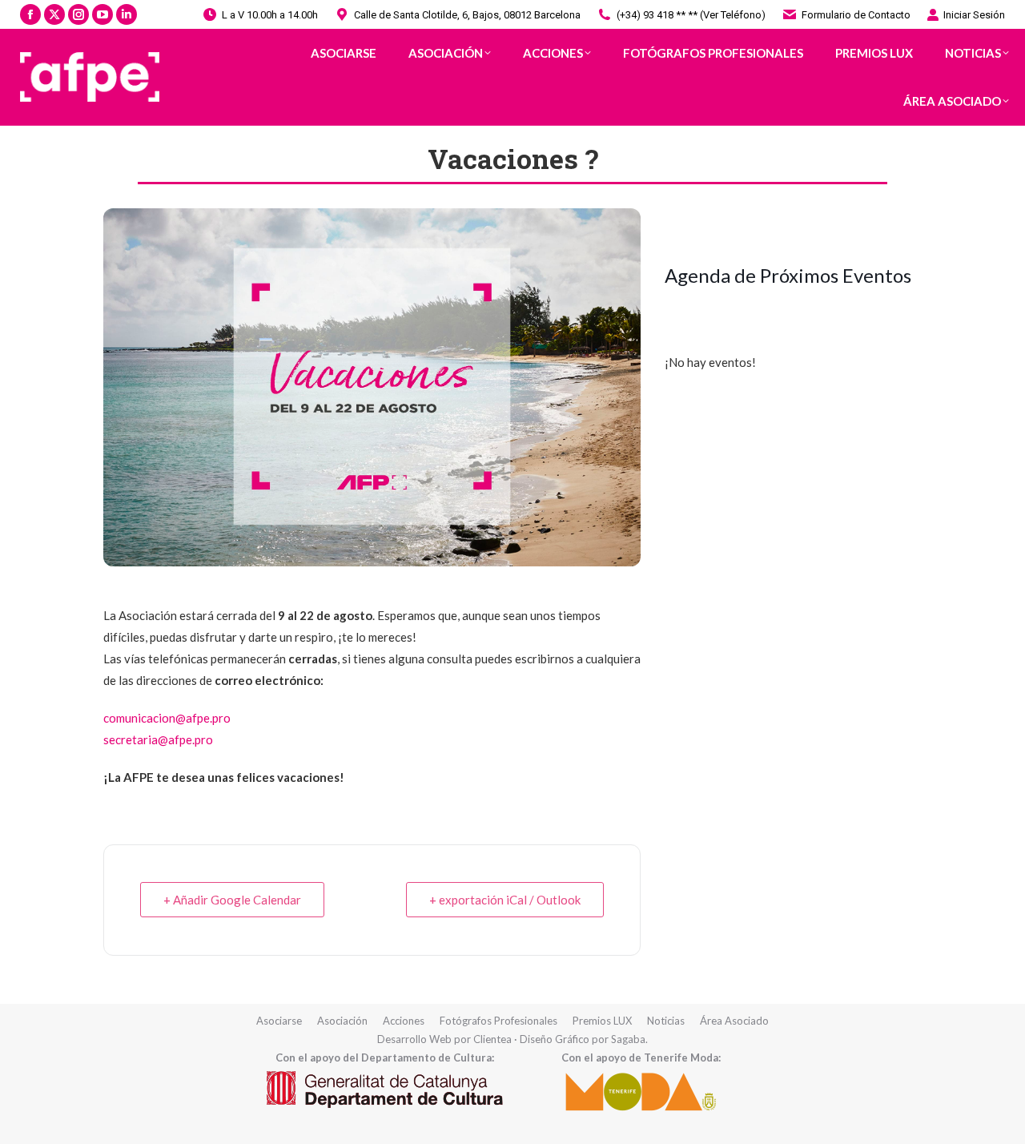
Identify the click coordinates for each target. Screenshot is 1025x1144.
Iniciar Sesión (974, 15)
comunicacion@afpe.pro (167, 718)
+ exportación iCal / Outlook (505, 899)
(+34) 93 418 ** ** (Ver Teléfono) (691, 15)
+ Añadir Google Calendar (232, 899)
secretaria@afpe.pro (158, 739)
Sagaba (628, 1039)
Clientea (492, 1039)
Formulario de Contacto (856, 15)
